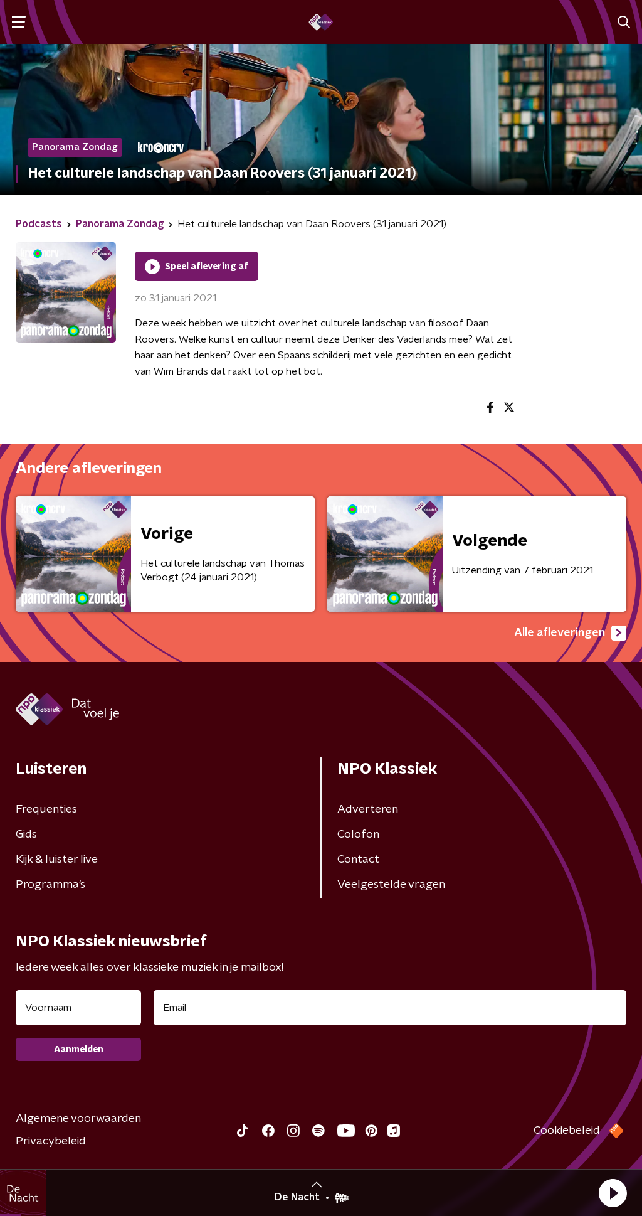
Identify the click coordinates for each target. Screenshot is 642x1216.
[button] (612, 1193)
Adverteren (367, 809)
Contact (358, 859)
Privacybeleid (51, 1141)
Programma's (50, 884)
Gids (26, 834)
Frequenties (46, 809)
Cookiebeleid (567, 1130)
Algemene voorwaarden (78, 1118)
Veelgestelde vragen (391, 884)
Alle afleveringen (559, 633)
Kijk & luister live (57, 859)
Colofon (358, 834)
